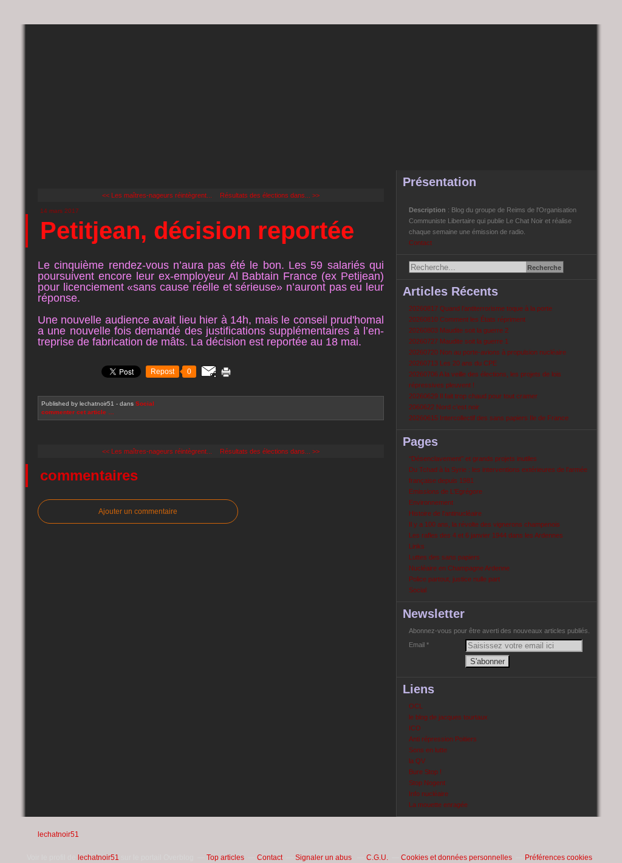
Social (144, 403)
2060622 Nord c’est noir (444, 407)
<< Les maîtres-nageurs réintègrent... (157, 195)
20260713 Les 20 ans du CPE (453, 363)
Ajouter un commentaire (137, 511)
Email (417, 644)
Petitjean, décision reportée (197, 230)
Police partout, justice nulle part (454, 579)
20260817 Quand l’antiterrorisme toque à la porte (480, 308)
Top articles (225, 857)
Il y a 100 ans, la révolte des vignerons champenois (484, 524)
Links (417, 546)
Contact (420, 242)
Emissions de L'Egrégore (445, 491)
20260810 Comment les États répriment (467, 319)
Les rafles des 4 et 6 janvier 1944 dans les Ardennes (486, 535)
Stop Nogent (427, 782)
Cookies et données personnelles (456, 857)
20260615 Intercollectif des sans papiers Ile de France (489, 417)
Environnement (431, 502)
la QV (417, 760)
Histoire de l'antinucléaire (445, 513)
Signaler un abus (324, 857)
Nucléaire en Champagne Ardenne (459, 568)
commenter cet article (74, 412)
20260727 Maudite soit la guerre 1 (458, 341)
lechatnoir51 (58, 834)
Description (428, 209)
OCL (416, 706)
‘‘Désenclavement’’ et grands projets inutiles (473, 458)
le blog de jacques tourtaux (448, 717)
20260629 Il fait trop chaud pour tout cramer (473, 396)
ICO (415, 728)
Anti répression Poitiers (443, 739)
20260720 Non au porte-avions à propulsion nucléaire (487, 352)
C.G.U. (377, 857)
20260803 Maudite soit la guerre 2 (458, 330)
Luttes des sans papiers (444, 557)
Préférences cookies (558, 857)
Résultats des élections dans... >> (270, 195)
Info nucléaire (428, 793)
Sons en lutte (428, 750)
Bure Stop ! (425, 771)
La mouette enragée (438, 804)
